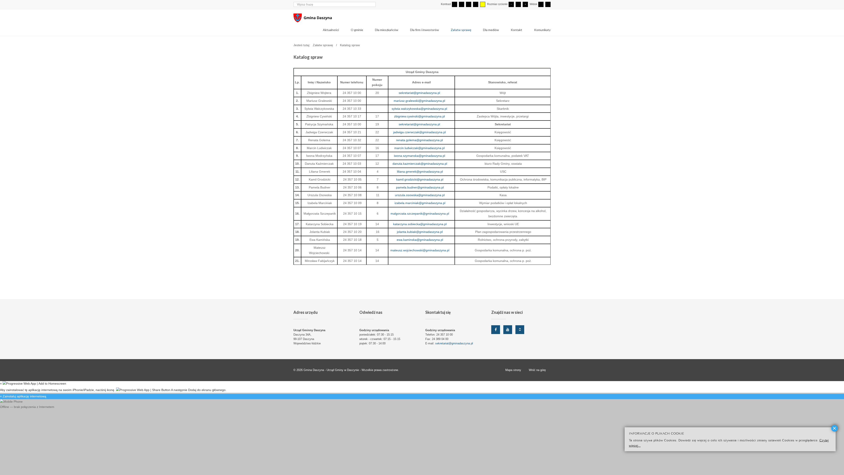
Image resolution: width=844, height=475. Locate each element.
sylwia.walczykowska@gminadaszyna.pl (419, 108)
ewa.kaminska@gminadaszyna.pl (420, 239)
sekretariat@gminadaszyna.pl (419, 93)
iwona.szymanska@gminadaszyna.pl (419, 155)
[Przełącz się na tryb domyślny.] (454, 4)
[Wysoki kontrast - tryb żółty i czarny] (482, 4)
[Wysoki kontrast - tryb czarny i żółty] (475, 4)
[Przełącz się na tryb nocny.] (461, 4)
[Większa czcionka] (525, 4)
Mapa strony (513, 370)
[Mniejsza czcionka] (511, 4)
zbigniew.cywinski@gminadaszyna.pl (419, 116)
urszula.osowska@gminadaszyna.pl (420, 195)
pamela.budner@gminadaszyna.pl (420, 187)
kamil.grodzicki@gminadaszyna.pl (419, 179)
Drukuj (549, 63)
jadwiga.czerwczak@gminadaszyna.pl (419, 132)
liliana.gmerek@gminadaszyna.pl (420, 171)
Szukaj (373, 4)
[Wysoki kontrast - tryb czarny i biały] (468, 4)
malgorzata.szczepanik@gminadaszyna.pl (420, 213)
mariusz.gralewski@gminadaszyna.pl (419, 100)
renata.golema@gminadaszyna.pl (419, 140)
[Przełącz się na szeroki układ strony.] (548, 4)
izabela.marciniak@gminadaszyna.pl (420, 203)
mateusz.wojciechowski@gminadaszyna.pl (419, 250)
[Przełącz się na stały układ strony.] (541, 4)
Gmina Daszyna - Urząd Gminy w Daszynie (332, 370)
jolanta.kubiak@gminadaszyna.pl (420, 232)
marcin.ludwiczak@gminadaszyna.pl (419, 148)
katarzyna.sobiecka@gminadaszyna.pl (420, 224)
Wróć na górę (537, 370)
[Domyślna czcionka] (518, 4)
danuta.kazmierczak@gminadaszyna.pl (420, 163)
